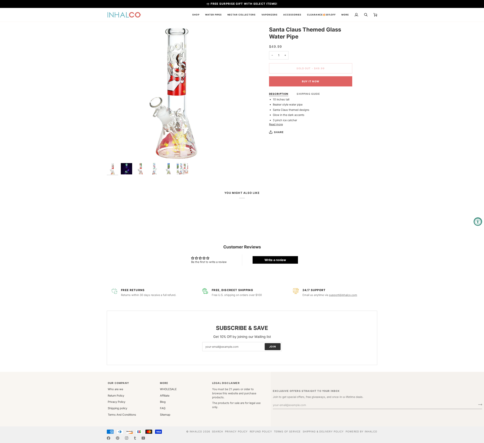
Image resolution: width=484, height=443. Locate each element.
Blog (163, 402)
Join (272, 346)
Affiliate (164, 395)
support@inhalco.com (343, 295)
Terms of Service (287, 431)
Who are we (115, 389)
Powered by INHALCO (361, 431)
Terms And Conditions (122, 414)
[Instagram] (126, 438)
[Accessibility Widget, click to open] (478, 221)
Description (279, 93)
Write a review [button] (275, 260)
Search (217, 431)
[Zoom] (174, 93)
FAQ (162, 408)
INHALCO (196, 431)
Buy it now (310, 81)
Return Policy (116, 395)
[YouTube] (143, 438)
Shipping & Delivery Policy (323, 431)
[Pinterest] (117, 438)
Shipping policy (117, 408)
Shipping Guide (308, 93)
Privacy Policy (116, 402)
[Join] (479, 404)
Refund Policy (261, 431)
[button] (195, 15)
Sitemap (165, 414)
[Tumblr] (135, 438)
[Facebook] (108, 438)
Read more (276, 124)
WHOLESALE (168, 389)
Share (279, 132)
